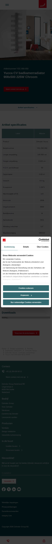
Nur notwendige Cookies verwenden (26, 302)
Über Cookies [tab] (42, 247)
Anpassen (24, 295)
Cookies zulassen (26, 288)
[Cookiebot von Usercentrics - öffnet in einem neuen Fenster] (38, 240)
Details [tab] (26, 247)
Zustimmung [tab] (9, 247)
